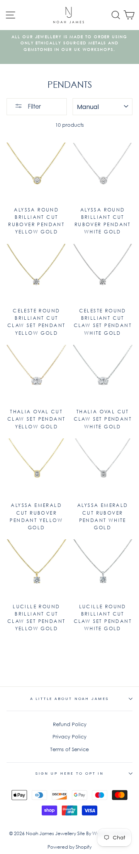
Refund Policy (69, 724)
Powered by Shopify (69, 847)
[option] (69, 43)
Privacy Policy (69, 736)
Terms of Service (69, 749)
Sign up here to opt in (69, 773)
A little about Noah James (69, 698)
